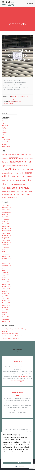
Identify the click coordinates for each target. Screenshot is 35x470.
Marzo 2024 (5, 224)
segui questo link (24, 376)
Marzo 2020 (5, 298)
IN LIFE (4, 130)
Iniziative (4, 132)
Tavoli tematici (6, 139)
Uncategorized (13, 99)
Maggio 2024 (5, 219)
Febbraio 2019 (6, 319)
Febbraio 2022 (6, 254)
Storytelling (10, 191)
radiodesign (7, 187)
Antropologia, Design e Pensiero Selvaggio (14, 329)
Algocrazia (4, 154)
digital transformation (21, 161)
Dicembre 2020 (6, 286)
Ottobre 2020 (6, 289)
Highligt (4, 128)
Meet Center (6, 180)
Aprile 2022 (5, 249)
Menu (30, 3)
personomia (18, 184)
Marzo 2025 (5, 205)
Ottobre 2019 (6, 305)
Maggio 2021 (5, 275)
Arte (9, 154)
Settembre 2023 (6, 235)
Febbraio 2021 (6, 282)
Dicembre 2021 (6, 258)
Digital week (6, 165)
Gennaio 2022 (6, 256)
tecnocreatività (20, 191)
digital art (5, 162)
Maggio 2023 (5, 238)
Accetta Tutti (17, 463)
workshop (13, 197)
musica (27, 180)
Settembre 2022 (6, 242)
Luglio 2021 (5, 270)
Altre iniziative (6, 121)
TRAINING (5, 142)
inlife (10, 173)
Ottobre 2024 (6, 210)
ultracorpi (4, 144)
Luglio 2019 (5, 312)
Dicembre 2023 (6, 228)
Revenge (4, 191)
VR (8, 197)
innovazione (16, 173)
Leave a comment (8, 103)
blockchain (5, 158)
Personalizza (17, 457)
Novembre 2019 (6, 303)
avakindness (15, 154)
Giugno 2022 (5, 245)
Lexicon (23, 176)
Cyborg (31, 158)
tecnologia (29, 191)
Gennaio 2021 (6, 284)
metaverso (18, 180)
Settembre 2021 (6, 265)
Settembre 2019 (6, 307)
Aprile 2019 (5, 314)
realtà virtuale (21, 187)
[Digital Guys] (8, 6)
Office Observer (6, 135)
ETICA (3, 123)
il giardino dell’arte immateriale (11, 338)
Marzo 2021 (5, 279)
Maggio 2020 (5, 293)
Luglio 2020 (5, 291)
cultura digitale (24, 158)
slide (3, 137)
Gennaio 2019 (6, 321)
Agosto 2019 (5, 310)
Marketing (29, 176)
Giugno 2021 (5, 272)
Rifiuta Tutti (17, 460)
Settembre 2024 (6, 212)
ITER (19, 176)
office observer (8, 184)
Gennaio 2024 (6, 226)
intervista (14, 176)
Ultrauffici (22, 194)
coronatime (11, 101)
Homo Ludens (6, 331)
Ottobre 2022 (6, 240)
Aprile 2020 (5, 296)
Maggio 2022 (5, 247)
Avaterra (28, 154)
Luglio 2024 (5, 214)
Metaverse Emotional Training (10, 333)
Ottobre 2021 (6, 263)
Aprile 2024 (5, 221)
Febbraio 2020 (6, 300)
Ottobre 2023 (6, 233)
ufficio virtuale (5, 194)
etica (22, 166)
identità (30, 170)
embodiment (16, 166)
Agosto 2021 (5, 268)
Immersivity (5, 173)
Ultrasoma (14, 194)
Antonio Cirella (25, 96)
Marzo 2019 (5, 317)
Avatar (22, 154)
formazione (22, 169)
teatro (14, 191)
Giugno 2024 (5, 217)
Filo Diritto (5, 125)
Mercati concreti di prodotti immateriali (13, 336)
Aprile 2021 (5, 277)
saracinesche (18, 101)
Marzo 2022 (5, 251)
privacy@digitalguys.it (17, 381)
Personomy (24, 184)
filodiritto (13, 169)
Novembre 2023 (6, 231)
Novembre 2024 (6, 207)
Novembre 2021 (6, 261)
